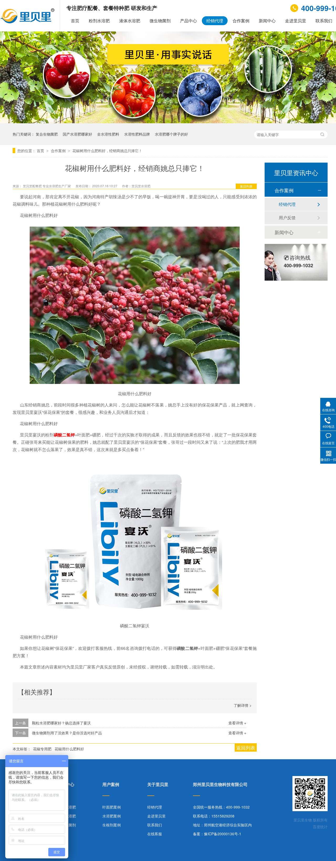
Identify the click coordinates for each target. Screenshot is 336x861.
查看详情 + (237, 722)
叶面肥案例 (111, 807)
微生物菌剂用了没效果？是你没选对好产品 (67, 732)
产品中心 (188, 21)
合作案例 (241, 21)
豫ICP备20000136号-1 (222, 833)
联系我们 (154, 824)
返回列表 (246, 186)
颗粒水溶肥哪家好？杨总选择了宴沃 (61, 722)
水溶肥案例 (111, 816)
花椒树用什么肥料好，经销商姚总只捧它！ (107, 150)
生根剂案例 (111, 824)
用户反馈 (287, 218)
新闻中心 (267, 21)
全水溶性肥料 (108, 134)
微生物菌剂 (160, 21)
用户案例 (110, 784)
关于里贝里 (157, 784)
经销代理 (214, 21)
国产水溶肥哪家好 (77, 134)
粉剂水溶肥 (99, 21)
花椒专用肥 (42, 748)
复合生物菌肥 (47, 134)
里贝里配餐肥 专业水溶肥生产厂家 (47, 186)
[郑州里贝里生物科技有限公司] (28, 22)
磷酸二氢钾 (64, 435)
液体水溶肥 (129, 21)
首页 (75, 21)
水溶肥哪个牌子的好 (171, 134)
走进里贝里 (295, 21)
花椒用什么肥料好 (69, 748)
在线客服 (154, 833)
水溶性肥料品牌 (137, 134)
